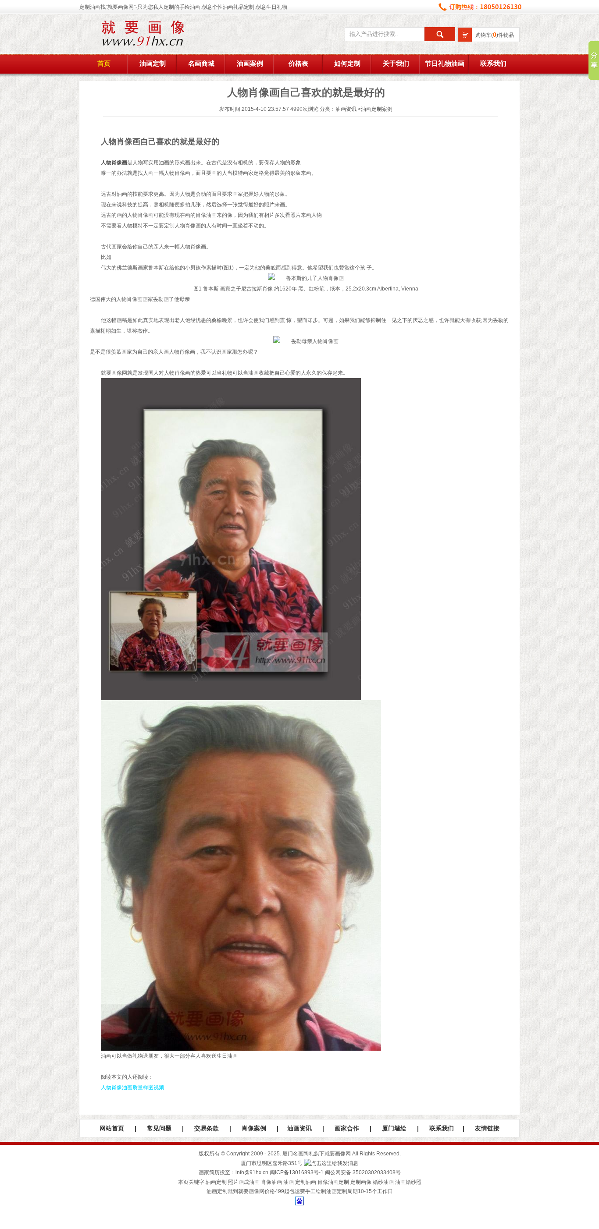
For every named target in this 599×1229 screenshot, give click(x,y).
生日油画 (227, 1056)
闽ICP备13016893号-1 (297, 1172)
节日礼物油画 (444, 63)
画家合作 (347, 1128)
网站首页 (112, 1128)
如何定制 (347, 63)
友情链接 (487, 1128)
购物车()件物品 (494, 35)
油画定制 (152, 63)
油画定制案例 (376, 109)
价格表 (298, 63)
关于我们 (396, 63)
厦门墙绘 (394, 1128)
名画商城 (201, 63)
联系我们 (493, 63)
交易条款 (206, 1128)
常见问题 (159, 1128)
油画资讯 (346, 109)
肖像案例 (254, 1128)
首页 (104, 63)
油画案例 (250, 63)
